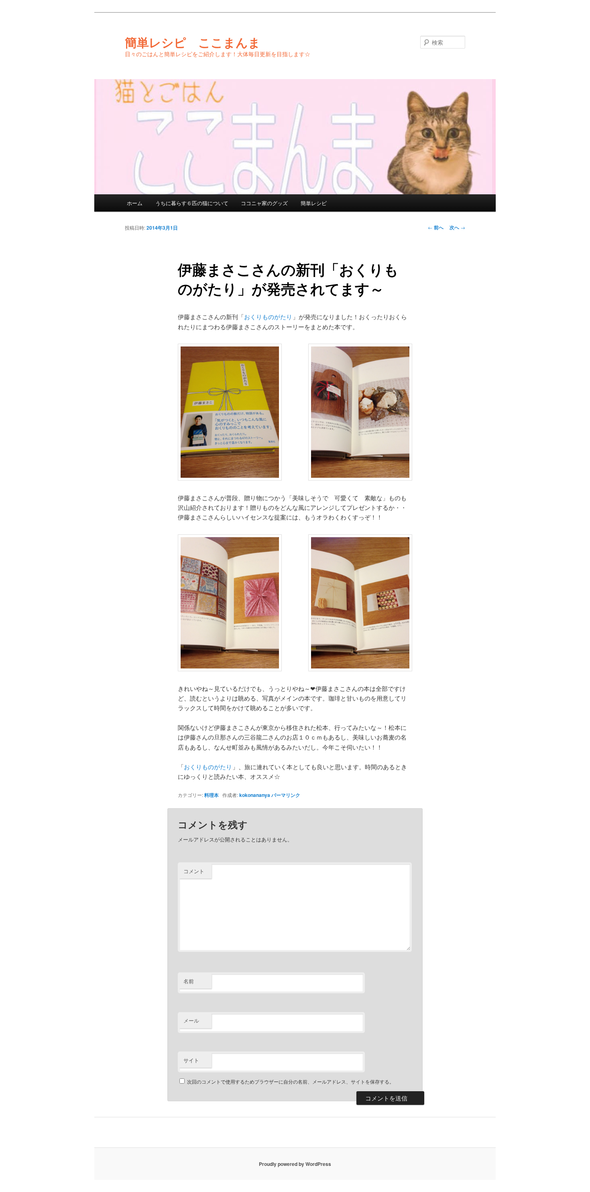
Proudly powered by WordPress (295, 1164)
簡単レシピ (314, 203)
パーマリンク (285, 795)
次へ (457, 227)
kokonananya (254, 795)
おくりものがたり (268, 316)
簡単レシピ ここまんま (192, 42)
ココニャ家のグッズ (264, 203)
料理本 (211, 795)
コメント (193, 871)
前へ (436, 227)
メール (191, 1020)
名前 (188, 981)
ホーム (134, 203)
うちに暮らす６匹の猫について (191, 203)
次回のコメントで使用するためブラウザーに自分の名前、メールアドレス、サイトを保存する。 (290, 1081)
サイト (191, 1060)
